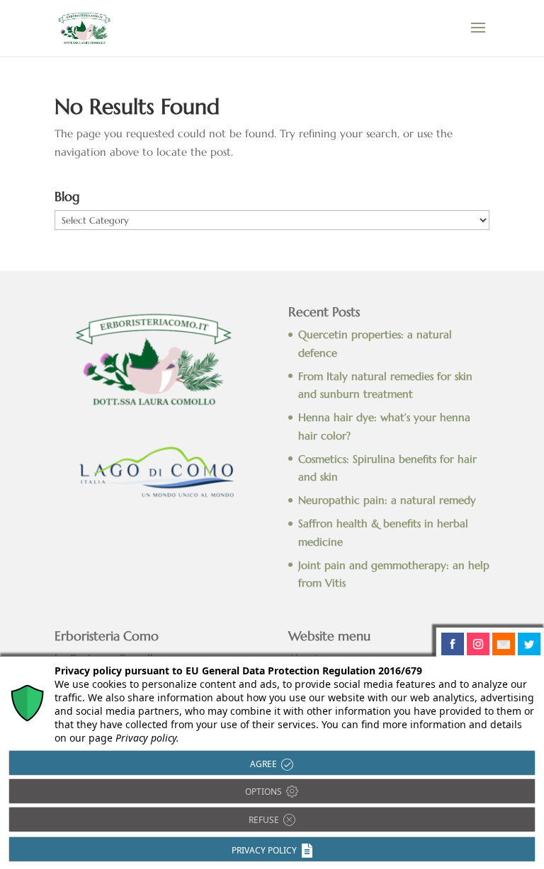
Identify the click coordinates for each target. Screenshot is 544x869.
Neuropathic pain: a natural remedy (387, 500)
